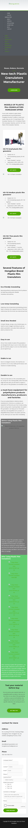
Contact (9, 29)
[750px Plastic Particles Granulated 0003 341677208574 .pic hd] (14, 611)
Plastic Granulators (8, 16)
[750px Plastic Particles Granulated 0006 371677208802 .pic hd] (14, 645)
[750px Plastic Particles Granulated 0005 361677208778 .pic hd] (14, 634)
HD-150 (10, 788)
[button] (3, 33)
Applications (8, 45)
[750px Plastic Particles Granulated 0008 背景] (14, 578)
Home (6, 35)
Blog (6, 49)
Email (5, 770)
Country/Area (7, 777)
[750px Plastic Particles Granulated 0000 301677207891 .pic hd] (14, 566)
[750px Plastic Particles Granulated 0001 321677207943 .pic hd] (14, 589)
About (6, 41)
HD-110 (10, 786)
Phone (5, 774)
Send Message (10, 810)
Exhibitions (8, 47)
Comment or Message (9, 791)
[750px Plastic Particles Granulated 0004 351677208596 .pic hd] (14, 623)
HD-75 (9, 784)
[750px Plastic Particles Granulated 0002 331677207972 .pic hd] (14, 600)
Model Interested (8, 782)
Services (7, 43)
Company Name (8, 760)
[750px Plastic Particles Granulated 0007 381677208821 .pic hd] (14, 656)
